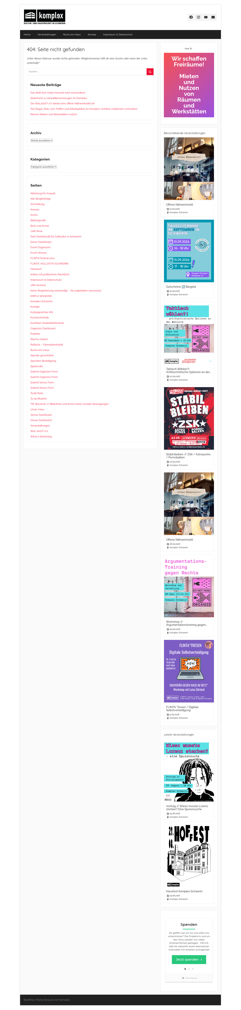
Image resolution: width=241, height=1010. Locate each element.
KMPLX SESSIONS (41, 296)
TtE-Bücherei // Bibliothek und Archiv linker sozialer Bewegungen (69, 403)
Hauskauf (36, 268)
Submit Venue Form (42, 382)
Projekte (35, 333)
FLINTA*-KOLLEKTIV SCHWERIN (49, 263)
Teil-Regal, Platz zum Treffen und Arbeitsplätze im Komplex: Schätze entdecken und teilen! (84, 108)
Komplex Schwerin (41, 301)
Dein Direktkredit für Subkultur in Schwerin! (55, 236)
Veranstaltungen (47, 34)
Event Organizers (40, 247)
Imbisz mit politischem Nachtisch (49, 274)
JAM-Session (38, 285)
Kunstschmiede (39, 317)
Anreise (92, 34)
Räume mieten (39, 339)
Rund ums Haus (72, 34)
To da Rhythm (38, 398)
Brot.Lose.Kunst (39, 225)
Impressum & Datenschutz (117, 34)
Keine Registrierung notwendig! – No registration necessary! (65, 290)
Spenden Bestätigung (43, 360)
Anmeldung (37, 204)
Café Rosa (36, 231)
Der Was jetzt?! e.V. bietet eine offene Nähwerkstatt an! (62, 103)
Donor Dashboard (40, 241)
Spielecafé (36, 366)
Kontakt (34, 306)
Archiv (34, 214)
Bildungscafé (38, 220)
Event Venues (38, 252)
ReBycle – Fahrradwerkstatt (46, 344)
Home (27, 34)
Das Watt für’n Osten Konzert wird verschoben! (57, 92)
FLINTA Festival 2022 (42, 258)
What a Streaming (41, 436)
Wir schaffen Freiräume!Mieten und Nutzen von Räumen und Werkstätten (188, 85)
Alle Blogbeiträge (40, 198)
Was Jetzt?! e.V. (39, 431)
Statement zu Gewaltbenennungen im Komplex (58, 98)
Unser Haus (37, 409)
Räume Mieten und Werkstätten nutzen (53, 114)
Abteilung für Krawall (42, 193)
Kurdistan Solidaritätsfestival (47, 322)
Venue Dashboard (41, 414)
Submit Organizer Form (44, 371)
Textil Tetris (36, 393)
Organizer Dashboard (42, 328)
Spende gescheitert (42, 355)
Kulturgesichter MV (41, 312)
